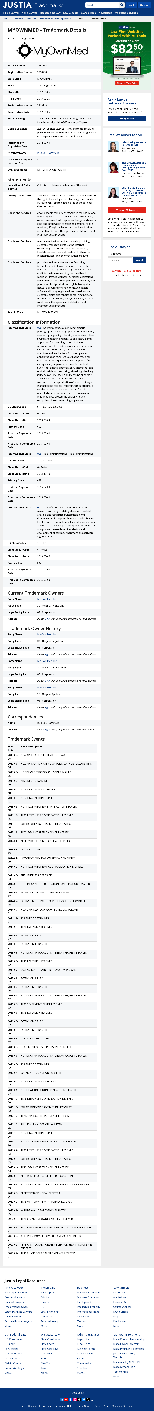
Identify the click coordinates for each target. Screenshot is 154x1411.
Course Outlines (122, 1307)
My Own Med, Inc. (47, 599)
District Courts (13, 1363)
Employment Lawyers (17, 1307)
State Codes (47, 1344)
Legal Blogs (83, 1344)
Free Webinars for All (125, 135)
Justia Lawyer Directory (126, 1344)
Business (83, 1287)
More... (8, 1326)
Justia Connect (29, 1406)
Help (69, 1406)
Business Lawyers (15, 1297)
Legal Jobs (83, 1339)
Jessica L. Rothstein (48, 153)
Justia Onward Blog (124, 1367)
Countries (82, 1368)
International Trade (88, 1311)
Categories (31, 18)
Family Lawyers (13, 1316)
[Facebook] (70, 1399)
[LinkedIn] (62, 1399)
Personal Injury (49, 1321)
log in (47, 619)
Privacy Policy (102, 1406)
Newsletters (105, 13)
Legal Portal (45, 1406)
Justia (6, 18)
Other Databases (88, 1334)
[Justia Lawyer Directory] (92, 1399)
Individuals (48, 1287)
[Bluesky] (83, 1399)
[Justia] (17, 5)
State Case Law (49, 1348)
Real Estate (83, 1316)
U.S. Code (10, 1344)
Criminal (45, 1297)
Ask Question (126, 118)
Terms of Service (83, 1406)
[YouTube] (66, 1399)
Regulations (11, 1348)
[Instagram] (75, 1399)
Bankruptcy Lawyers (16, 1292)
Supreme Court (13, 1353)
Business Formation (88, 1292)
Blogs (116, 1316)
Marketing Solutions (126, 13)
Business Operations (89, 1297)
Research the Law (50, 13)
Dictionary (119, 1292)
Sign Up (144, 5)
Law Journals (120, 1311)
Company (59, 1406)
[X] (88, 1399)
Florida (44, 1358)
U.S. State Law (50, 1334)
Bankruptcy (47, 1292)
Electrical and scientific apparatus (55, 18)
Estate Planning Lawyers (18, 1311)
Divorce (45, 1302)
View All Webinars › (127, 209)
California (46, 1353)
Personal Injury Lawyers (18, 1321)
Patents (81, 1358)
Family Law (47, 1316)
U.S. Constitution (14, 1339)
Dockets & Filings (14, 1368)
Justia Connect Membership (129, 1339)
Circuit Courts (12, 1358)
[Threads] (79, 1399)
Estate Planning (50, 1311)
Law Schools (70, 13)
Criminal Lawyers (14, 1302)
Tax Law (81, 1321)
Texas (44, 1368)
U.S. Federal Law (15, 1334)
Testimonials (120, 1371)
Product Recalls (85, 1353)
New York (46, 1363)
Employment (84, 1302)
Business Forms (86, 1348)
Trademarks (17, 18)
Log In (132, 5)
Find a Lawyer (11, 13)
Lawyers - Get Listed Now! (127, 270)
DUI (43, 1307)
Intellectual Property (88, 1307)
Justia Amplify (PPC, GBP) (127, 1362)
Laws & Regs (88, 13)
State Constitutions (52, 1339)
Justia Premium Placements (128, 1348)
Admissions (119, 1297)
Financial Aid (120, 1302)
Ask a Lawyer (29, 13)
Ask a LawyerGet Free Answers (122, 101)
